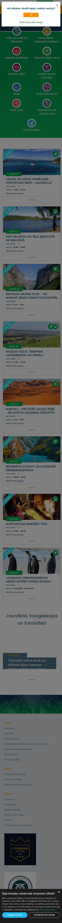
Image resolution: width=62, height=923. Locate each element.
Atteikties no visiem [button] (44, 915)
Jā (31, 15)
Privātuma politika (47, 909)
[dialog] (31, 906)
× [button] (59, 892)
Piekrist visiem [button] (14, 915)
